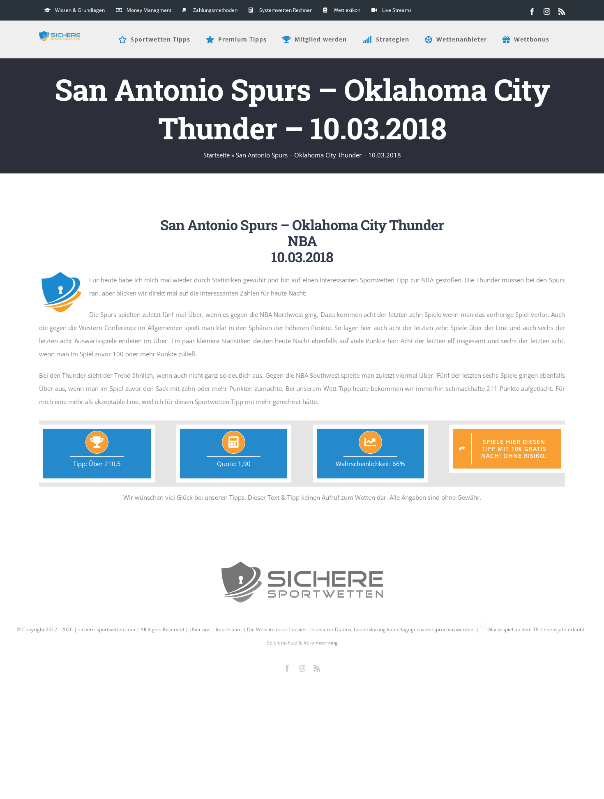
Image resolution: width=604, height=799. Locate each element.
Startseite (216, 155)
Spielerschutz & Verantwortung (302, 642)
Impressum (229, 629)
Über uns (199, 629)
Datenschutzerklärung (360, 629)
